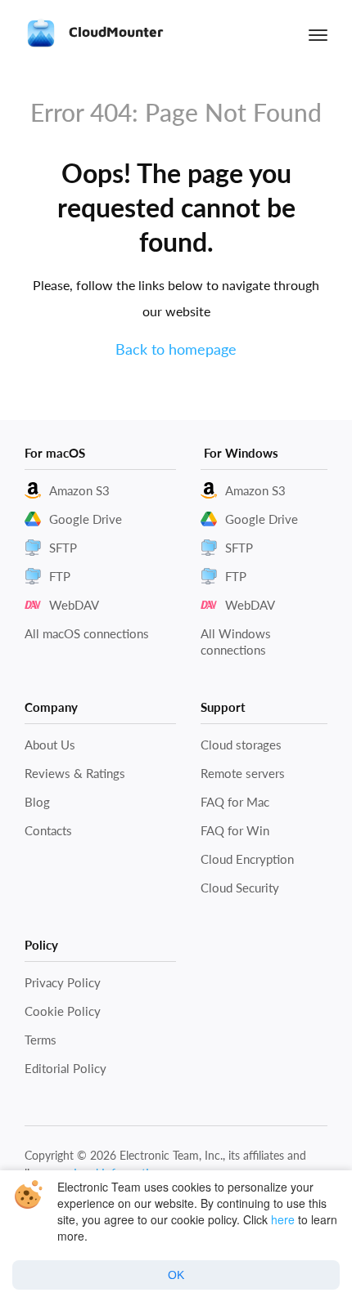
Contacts (48, 830)
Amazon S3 (79, 490)
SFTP (63, 547)
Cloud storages (241, 744)
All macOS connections (87, 633)
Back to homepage (176, 349)
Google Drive (85, 519)
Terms (40, 1039)
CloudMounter (114, 32)
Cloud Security (240, 887)
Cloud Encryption (247, 859)
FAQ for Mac (235, 801)
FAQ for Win (235, 830)
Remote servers (243, 773)
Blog (37, 801)
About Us (50, 744)
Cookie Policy (63, 1011)
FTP (59, 576)
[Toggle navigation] (318, 35)
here (283, 1219)
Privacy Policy (63, 982)
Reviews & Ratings (75, 773)
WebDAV (74, 604)
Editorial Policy (65, 1068)
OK (176, 1274)
